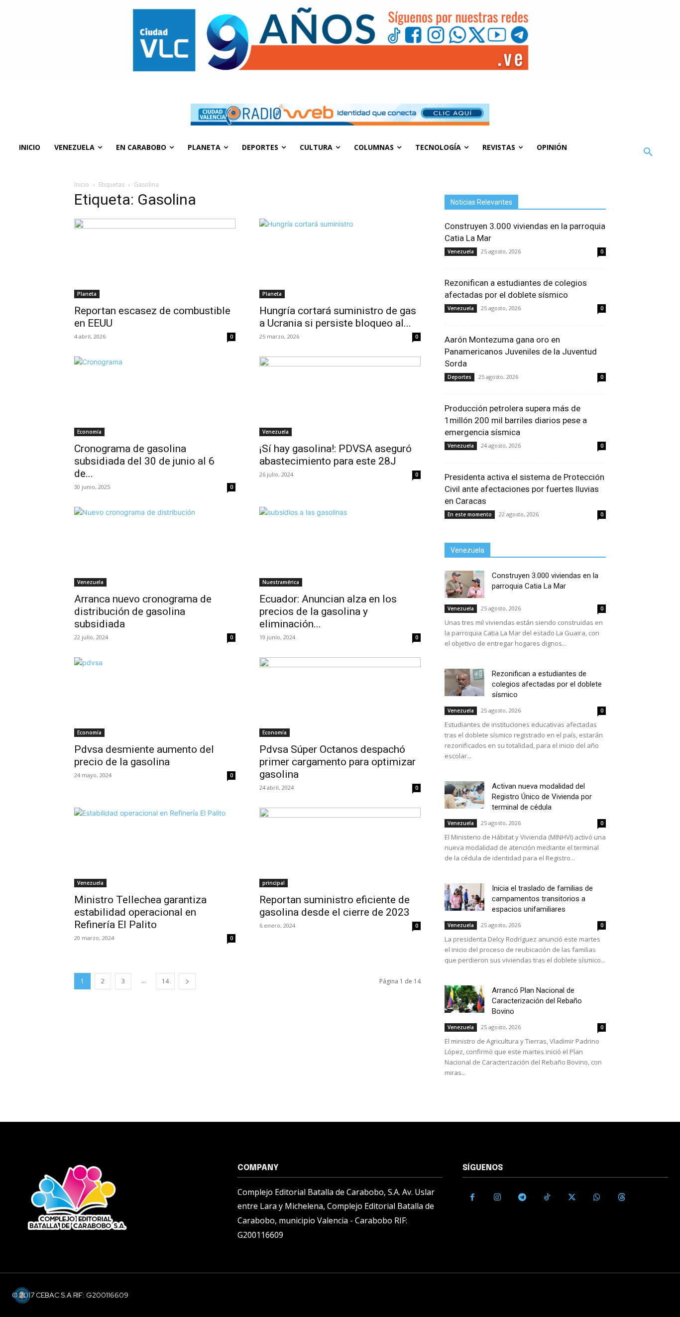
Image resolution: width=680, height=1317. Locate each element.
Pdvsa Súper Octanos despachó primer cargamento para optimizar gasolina (337, 761)
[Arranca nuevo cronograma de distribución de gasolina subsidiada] (154, 547)
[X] (572, 1197)
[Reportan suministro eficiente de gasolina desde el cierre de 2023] (340, 847)
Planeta (87, 293)
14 (165, 981)
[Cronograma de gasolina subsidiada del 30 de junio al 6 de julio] (154, 396)
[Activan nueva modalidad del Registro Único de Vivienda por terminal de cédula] (464, 795)
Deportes (459, 376)
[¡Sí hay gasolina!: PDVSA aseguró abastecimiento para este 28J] (340, 396)
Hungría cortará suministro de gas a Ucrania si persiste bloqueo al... (337, 317)
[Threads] (622, 1197)
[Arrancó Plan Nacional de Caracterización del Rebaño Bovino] (464, 999)
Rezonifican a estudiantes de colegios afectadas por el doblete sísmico (547, 684)
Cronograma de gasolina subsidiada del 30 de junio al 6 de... (144, 461)
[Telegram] (522, 1197)
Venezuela (275, 431)
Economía (89, 431)
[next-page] (187, 981)
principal (273, 882)
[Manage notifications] (22, 1295)
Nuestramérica (280, 582)
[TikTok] (547, 1197)
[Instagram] (497, 1197)
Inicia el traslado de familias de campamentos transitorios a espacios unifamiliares (542, 899)
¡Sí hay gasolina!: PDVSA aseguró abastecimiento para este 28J (335, 455)
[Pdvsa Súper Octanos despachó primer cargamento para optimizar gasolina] (340, 697)
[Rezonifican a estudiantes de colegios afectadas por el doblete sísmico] (464, 682)
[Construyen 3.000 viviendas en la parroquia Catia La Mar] (464, 584)
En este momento (470, 514)
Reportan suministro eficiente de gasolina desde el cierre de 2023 (334, 906)
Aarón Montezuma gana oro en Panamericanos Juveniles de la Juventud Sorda (521, 351)
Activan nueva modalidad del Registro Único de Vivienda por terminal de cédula (542, 797)
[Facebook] (472, 1197)
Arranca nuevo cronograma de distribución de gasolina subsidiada (143, 611)
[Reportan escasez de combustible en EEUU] (154, 258)
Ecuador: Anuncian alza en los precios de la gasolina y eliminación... (328, 611)
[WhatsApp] (597, 1197)
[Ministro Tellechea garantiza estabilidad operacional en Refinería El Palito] (154, 847)
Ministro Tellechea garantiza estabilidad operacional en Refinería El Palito (140, 912)
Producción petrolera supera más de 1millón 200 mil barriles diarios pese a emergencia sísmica (516, 420)
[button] (648, 152)
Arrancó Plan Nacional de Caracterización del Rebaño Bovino (537, 1001)
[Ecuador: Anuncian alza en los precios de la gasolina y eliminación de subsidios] (340, 547)
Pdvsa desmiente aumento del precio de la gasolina (144, 755)
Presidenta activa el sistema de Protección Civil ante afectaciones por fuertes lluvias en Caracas (524, 489)
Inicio (81, 184)
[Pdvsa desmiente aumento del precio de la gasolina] (154, 697)
